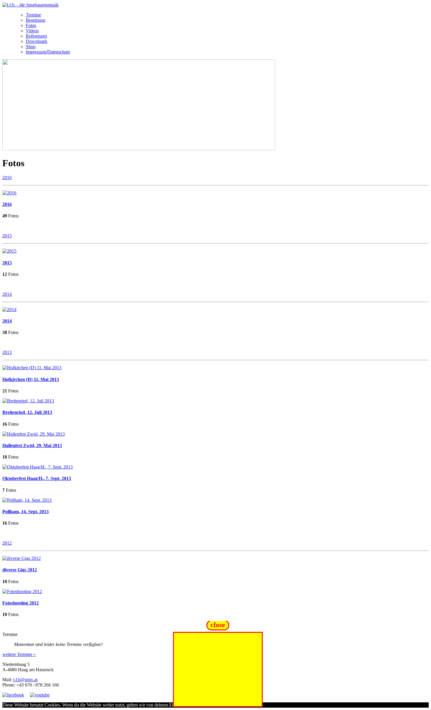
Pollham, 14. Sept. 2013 (25, 511)
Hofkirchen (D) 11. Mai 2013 (30, 379)
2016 (7, 177)
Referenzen (36, 35)
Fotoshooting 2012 (20, 602)
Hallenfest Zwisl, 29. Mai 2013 (32, 445)
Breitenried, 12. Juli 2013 (27, 412)
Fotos (31, 25)
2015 (7, 235)
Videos (32, 30)
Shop (30, 46)
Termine (33, 14)
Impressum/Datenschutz (48, 51)
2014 (7, 294)
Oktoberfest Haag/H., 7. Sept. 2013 (36, 478)
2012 (7, 543)
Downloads (36, 41)
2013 (7, 352)
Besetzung (35, 20)
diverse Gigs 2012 (19, 569)
